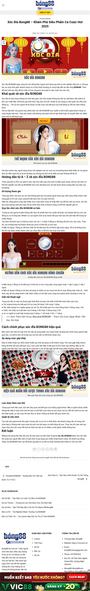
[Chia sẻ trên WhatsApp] (34, 449)
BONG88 (77, 87)
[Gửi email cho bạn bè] (47, 449)
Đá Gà (36, 555)
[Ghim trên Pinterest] (51, 449)
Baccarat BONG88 (41, 316)
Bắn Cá (37, 551)
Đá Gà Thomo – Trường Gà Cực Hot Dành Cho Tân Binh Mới (27, 503)
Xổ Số (36, 547)
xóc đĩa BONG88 (64, 436)
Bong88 (79, 539)
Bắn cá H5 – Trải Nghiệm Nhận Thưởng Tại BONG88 (23, 512)
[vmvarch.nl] (45, 5)
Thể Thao (38, 543)
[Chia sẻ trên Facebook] (39, 449)
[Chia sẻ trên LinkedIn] (56, 449)
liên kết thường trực (63, 457)
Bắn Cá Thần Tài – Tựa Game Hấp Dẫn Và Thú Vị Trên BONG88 (28, 516)
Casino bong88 (44, 19)
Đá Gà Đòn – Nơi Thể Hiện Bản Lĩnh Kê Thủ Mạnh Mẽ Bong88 (27, 507)
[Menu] (3, 5)
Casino (37, 539)
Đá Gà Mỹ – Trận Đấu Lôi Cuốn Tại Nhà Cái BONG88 (23, 498)
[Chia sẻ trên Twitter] (43, 449)
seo (56, 33)
